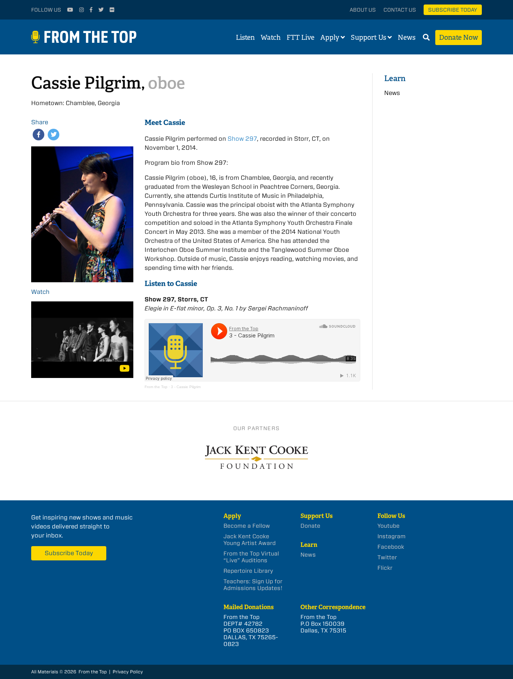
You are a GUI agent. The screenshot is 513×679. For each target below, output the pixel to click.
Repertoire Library (248, 571)
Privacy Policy (128, 671)
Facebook (390, 547)
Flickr (384, 568)
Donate (310, 525)
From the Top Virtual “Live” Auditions (251, 557)
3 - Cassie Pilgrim (186, 387)
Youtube (388, 525)
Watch (271, 37)
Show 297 (242, 138)
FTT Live (300, 37)
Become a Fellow (246, 525)
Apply (329, 37)
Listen (245, 37)
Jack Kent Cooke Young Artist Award (249, 540)
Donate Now (458, 37)
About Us (363, 10)
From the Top (156, 387)
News (406, 37)
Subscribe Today (452, 10)
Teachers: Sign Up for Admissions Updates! (252, 585)
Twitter (387, 557)
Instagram (391, 536)
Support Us (368, 37)
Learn (395, 78)
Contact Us (399, 10)
